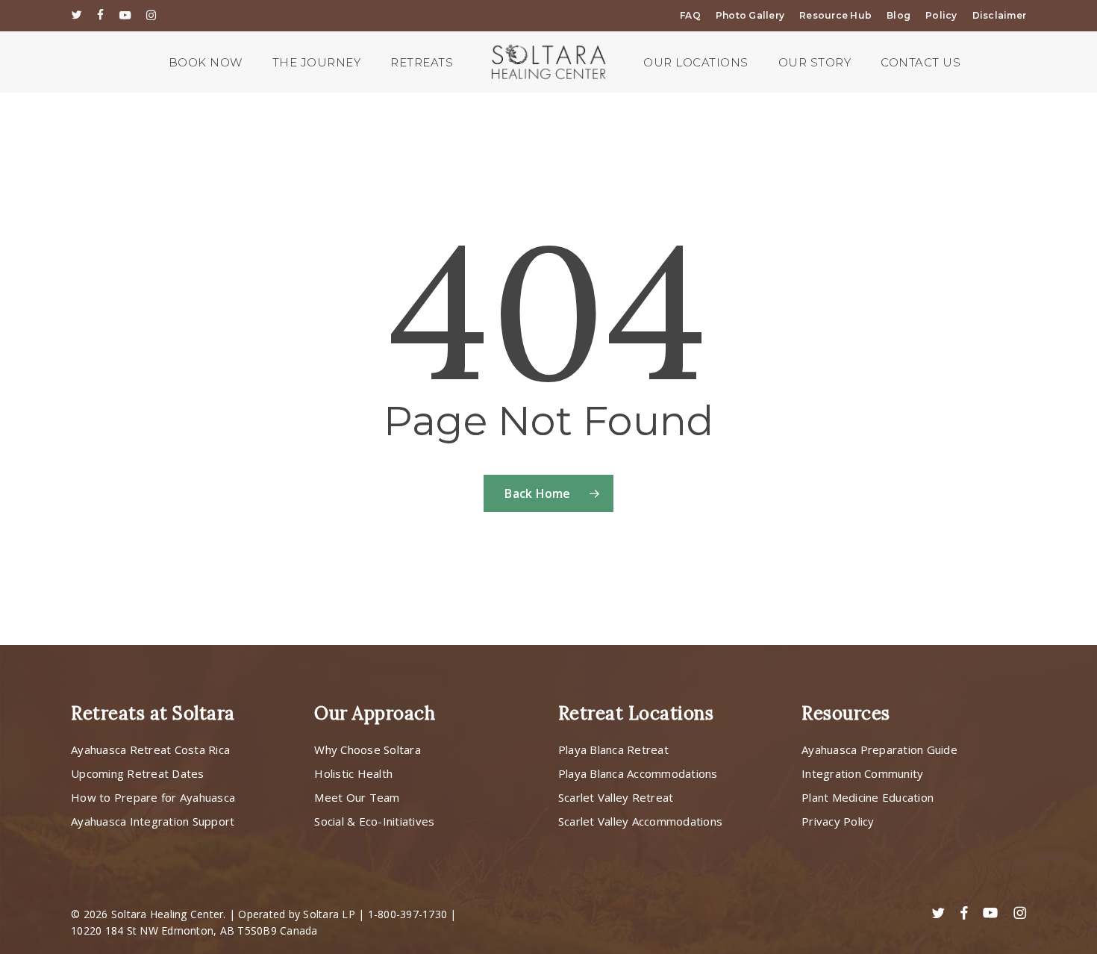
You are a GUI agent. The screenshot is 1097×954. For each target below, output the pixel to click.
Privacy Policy (838, 821)
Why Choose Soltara (367, 749)
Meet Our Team (356, 797)
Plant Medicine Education (867, 797)
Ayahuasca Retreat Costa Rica (150, 749)
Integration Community (862, 773)
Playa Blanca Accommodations (638, 773)
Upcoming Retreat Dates (137, 773)
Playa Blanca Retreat (613, 749)
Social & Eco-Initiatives (374, 821)
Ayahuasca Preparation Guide (879, 749)
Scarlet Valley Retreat (616, 797)
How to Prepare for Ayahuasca (153, 797)
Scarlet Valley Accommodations (640, 821)
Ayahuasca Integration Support (152, 821)
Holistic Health (353, 773)
